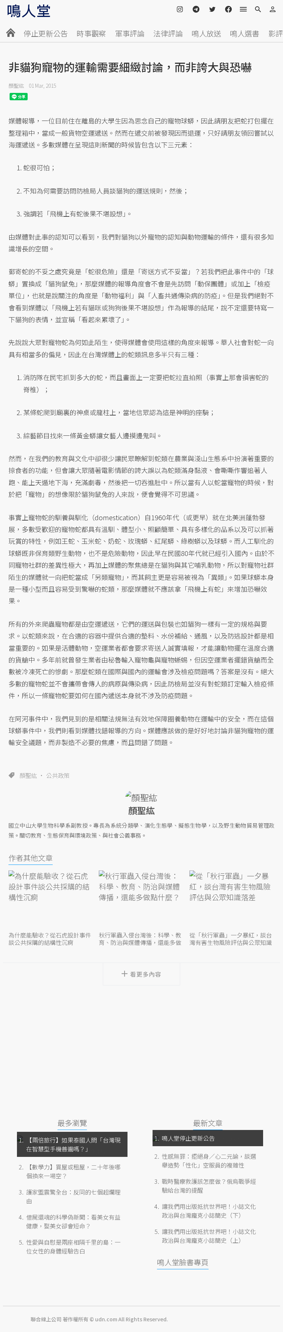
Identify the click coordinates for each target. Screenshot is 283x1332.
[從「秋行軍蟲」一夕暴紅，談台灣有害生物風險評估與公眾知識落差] (232, 900)
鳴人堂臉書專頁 (183, 1262)
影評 (275, 33)
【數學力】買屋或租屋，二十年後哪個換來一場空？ (73, 1171)
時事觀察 (91, 33)
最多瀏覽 (72, 1122)
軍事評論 (129, 33)
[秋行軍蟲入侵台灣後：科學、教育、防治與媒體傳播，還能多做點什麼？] (141, 900)
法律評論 (168, 33)
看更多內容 (145, 974)
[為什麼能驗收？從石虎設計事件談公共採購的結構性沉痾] (51, 900)
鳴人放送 (206, 33)
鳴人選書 (244, 33)
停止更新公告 (46, 33)
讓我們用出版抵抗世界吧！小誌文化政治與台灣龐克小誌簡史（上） (209, 1236)
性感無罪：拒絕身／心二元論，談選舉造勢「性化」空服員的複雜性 (209, 1160)
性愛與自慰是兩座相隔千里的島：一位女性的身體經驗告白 (73, 1246)
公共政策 (58, 775)
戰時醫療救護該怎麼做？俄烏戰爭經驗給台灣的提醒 (209, 1185)
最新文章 (208, 1122)
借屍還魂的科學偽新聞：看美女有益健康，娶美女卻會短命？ (73, 1221)
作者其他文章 (30, 857)
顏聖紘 (16, 85)
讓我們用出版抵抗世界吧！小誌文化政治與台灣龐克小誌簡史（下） (209, 1211)
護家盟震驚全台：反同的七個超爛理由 (73, 1196)
